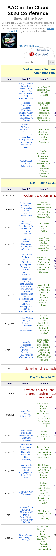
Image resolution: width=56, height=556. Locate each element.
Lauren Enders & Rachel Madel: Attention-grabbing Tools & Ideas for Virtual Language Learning (26, 264)
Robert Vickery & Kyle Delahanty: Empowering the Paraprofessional (26, 324)
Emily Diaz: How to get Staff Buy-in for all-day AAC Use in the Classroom (26, 227)
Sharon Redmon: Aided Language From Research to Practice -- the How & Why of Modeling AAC (44, 209)
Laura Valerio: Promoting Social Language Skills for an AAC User (26, 471)
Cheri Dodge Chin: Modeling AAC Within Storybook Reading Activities (44, 471)
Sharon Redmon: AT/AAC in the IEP (43, 435)
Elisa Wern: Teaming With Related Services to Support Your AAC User (43, 244)
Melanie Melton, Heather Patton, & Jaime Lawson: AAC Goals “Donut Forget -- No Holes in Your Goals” (44, 493)
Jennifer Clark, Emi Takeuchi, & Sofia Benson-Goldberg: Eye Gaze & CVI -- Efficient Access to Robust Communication (44, 537)
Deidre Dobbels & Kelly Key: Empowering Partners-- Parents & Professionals (26, 209)
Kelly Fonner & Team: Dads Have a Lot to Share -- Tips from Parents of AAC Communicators (26, 91)
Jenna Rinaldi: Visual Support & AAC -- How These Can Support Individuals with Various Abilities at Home (44, 295)
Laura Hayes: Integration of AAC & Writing (44, 227)
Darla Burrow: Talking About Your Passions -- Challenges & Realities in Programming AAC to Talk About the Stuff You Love (44, 350)
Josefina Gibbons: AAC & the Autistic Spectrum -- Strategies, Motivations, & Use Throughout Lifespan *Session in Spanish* (43, 163)
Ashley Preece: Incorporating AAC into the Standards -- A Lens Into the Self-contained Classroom (43, 264)
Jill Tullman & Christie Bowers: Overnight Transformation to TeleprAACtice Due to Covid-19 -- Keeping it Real (44, 414)
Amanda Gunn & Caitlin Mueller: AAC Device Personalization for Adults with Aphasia (26, 514)
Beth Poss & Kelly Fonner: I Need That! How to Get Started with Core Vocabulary (26, 452)
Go (52, 62)
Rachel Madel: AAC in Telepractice (26, 163)
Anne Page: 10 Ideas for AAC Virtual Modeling (43, 91)
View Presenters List (28, 45)
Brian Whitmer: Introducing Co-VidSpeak (26, 537)
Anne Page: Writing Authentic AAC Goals (26, 415)
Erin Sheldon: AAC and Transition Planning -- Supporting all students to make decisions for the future (43, 111)
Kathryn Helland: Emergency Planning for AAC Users (26, 244)
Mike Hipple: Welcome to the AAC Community (44, 515)
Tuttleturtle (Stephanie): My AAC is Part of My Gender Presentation (43, 135)
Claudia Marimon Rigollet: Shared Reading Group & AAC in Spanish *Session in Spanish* (44, 324)
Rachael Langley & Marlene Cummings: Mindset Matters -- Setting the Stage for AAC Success (26, 111)
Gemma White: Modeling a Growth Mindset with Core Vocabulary (26, 435)
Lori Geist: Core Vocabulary (26, 493)
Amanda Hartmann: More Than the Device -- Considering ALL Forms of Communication (26, 350)
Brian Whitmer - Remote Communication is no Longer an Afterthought (44, 452)
